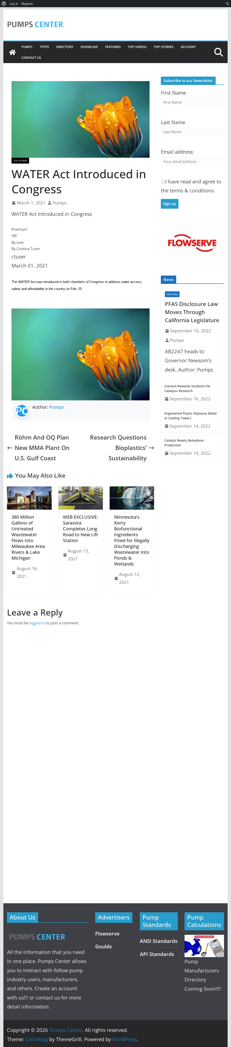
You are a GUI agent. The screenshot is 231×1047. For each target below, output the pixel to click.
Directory (64, 47)
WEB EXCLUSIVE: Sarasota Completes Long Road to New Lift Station (80, 528)
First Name (173, 92)
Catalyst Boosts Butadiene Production (184, 442)
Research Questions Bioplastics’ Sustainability (118, 447)
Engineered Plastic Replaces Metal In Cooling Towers (190, 415)
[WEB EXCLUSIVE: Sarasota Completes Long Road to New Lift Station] (80, 489)
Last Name (173, 122)
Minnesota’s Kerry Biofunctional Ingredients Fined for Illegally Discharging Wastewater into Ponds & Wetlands (131, 540)
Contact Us (31, 57)
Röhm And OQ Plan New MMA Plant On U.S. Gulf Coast (42, 447)
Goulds (103, 946)
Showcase (89, 47)
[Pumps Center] (12, 52)
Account (188, 47)
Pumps (26, 47)
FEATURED (113, 47)
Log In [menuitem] (13, 3)
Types (44, 47)
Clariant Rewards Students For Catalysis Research (187, 388)
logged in (37, 622)
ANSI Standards (159, 941)
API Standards (157, 954)
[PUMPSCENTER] (37, 931)
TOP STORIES (163, 47)
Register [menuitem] (27, 3)
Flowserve (107, 933)
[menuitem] (4, 3)
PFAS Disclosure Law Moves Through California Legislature (192, 312)
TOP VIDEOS (137, 47)
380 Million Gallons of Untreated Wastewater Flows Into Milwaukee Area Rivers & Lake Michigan (28, 537)
